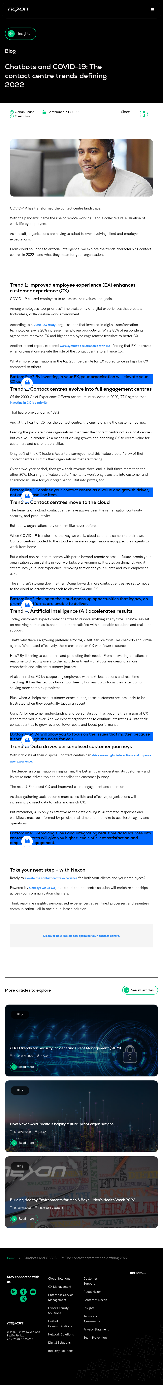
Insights (88, 1308)
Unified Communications (60, 1323)
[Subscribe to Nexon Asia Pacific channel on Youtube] (34, 1291)
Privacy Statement (96, 1329)
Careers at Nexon (95, 1300)
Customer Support (90, 1281)
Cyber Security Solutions (58, 1310)
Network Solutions (61, 1334)
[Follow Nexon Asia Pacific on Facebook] (25, 1291)
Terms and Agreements (91, 1319)
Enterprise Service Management (60, 1297)
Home (11, 1258)
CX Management (59, 1287)
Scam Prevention (95, 1338)
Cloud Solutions (59, 1279)
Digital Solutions (59, 1343)
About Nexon (92, 1292)
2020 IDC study (44, 324)
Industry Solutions (60, 1351)
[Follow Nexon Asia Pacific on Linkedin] (15, 1291)
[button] (140, 113)
